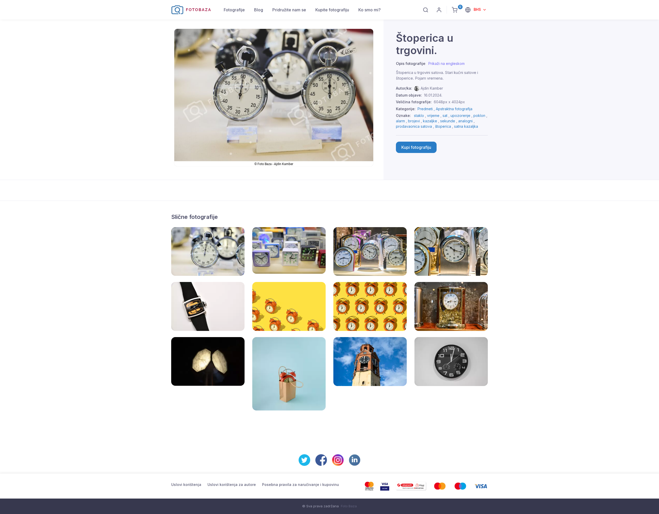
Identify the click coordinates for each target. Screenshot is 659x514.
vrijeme (433, 115)
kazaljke (430, 121)
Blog (258, 9)
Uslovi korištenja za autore (231, 484)
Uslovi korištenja (186, 484)
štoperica (443, 126)
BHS (478, 9)
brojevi (414, 121)
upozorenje (460, 115)
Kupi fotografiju (416, 147)
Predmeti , (427, 109)
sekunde (447, 121)
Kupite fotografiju (332, 9)
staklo (419, 115)
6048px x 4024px (449, 102)
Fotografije (234, 9)
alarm (400, 121)
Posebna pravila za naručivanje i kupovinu (300, 484)
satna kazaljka (466, 126)
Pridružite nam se (289, 9)
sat (445, 115)
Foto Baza (349, 506)
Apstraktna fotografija (454, 109)
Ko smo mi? (369, 9)
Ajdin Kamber (432, 88)
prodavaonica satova (414, 126)
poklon (479, 115)
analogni (465, 121)
